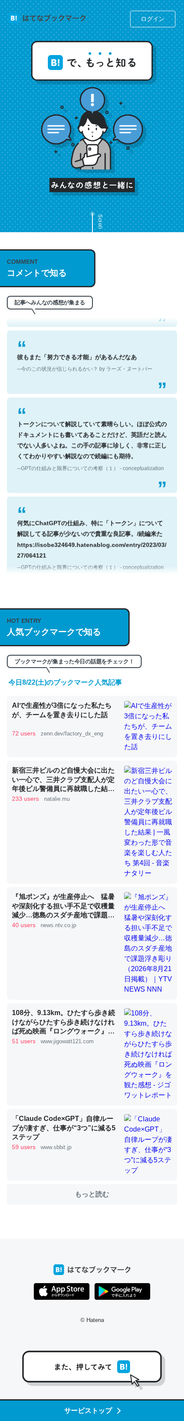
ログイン (153, 18)
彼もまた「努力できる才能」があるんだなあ (84, 353)
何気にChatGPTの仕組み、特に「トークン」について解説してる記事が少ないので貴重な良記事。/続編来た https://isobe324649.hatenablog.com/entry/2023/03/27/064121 (91, 536)
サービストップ (88, 1410)
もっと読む (92, 1194)
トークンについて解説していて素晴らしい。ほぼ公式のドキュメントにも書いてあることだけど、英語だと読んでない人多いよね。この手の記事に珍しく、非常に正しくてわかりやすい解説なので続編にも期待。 (92, 436)
